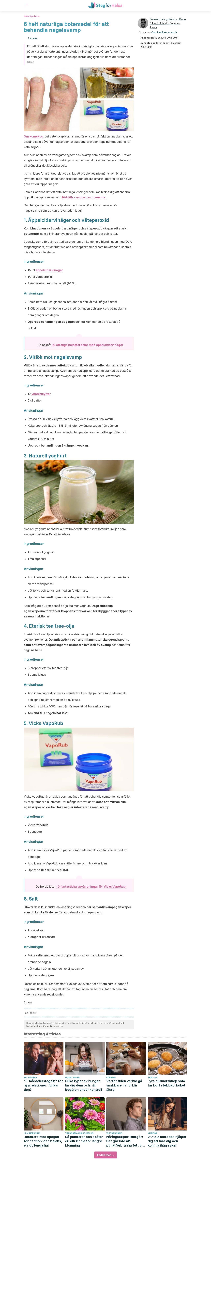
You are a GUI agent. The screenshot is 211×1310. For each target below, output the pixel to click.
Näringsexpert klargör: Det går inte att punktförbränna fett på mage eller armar (125, 1141)
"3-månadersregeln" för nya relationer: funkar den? (43, 1085)
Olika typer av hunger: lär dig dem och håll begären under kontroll (83, 1085)
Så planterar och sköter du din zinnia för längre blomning (84, 1141)
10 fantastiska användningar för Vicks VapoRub (90, 886)
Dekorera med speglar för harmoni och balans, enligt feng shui (43, 1141)
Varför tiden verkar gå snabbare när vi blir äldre (124, 1085)
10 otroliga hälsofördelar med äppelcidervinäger (87, 345)
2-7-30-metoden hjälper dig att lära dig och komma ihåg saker (167, 1141)
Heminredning (32, 1133)
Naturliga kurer (32, 16)
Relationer (30, 1077)
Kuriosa (111, 1077)
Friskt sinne (72, 1077)
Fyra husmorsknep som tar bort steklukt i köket (166, 1083)
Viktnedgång (114, 1133)
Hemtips (152, 1077)
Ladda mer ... (105, 1155)
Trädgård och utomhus (79, 1133)
